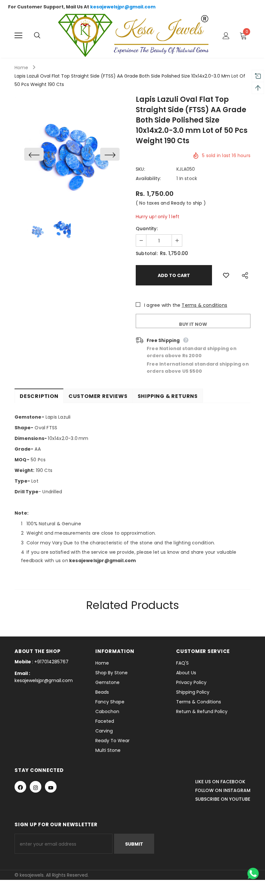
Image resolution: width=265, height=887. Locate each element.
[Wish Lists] (226, 275)
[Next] (110, 154)
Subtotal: (147, 253)
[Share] (243, 275)
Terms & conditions (204, 305)
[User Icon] (226, 35)
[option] (72, 154)
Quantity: (147, 228)
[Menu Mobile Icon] (18, 35)
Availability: (148, 178)
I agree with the (162, 305)
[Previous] (34, 154)
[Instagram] (35, 787)
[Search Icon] (43, 35)
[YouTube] (51, 787)
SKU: (140, 169)
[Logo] (133, 35)
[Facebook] (20, 787)
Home (21, 67)
